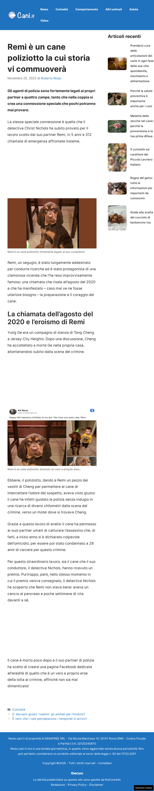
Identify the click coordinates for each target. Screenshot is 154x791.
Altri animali (114, 9)
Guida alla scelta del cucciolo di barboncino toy (141, 217)
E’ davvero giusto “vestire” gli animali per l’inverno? (48, 714)
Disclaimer (96, 784)
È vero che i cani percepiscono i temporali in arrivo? (49, 719)
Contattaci (105, 763)
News (44, 9)
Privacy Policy (77, 784)
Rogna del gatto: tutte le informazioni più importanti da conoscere (141, 188)
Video (44, 20)
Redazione (58, 784)
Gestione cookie (143, 787)
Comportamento (86, 9)
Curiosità (62, 9)
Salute (133, 9)
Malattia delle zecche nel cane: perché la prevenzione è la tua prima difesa (141, 126)
